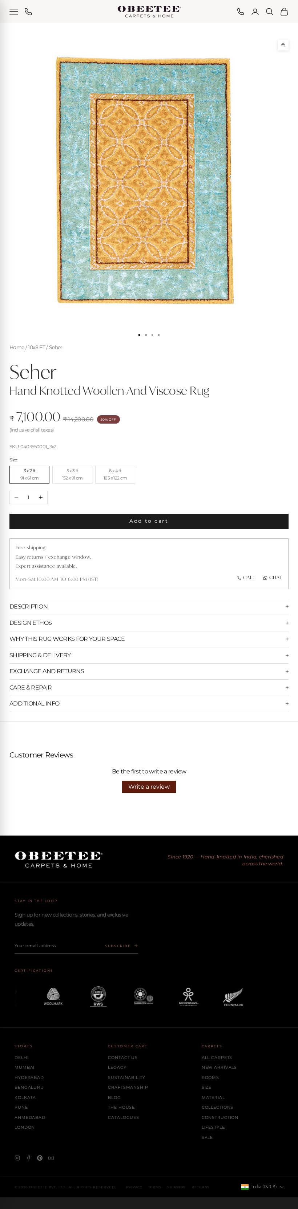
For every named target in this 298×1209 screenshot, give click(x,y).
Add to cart (148, 521)
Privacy (134, 1187)
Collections (218, 1107)
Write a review (149, 786)
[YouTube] (51, 1158)
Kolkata (25, 1097)
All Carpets (217, 1057)
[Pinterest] (40, 1158)
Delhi (21, 1057)
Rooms (210, 1077)
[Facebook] (28, 1158)
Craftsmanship (128, 1087)
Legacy (117, 1067)
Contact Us (123, 1057)
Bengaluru (29, 1087)
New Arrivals (219, 1067)
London (25, 1127)
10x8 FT (36, 347)
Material (213, 1097)
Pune (21, 1107)
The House (121, 1107)
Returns (201, 1187)
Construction (220, 1117)
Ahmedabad (30, 1117)
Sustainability (126, 1077)
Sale (207, 1137)
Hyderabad (29, 1077)
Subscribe (118, 946)
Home (16, 347)
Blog (114, 1097)
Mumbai (25, 1067)
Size (207, 1087)
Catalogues (123, 1117)
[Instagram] (17, 1158)
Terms (155, 1187)
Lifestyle (213, 1127)
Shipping (176, 1187)
